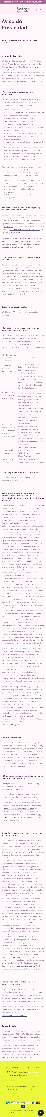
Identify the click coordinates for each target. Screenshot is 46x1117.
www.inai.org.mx (12, 725)
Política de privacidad (17, 1113)
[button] (4, 10)
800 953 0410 (33, 1072)
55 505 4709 (8, 227)
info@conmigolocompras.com (28, 1081)
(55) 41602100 (30, 561)
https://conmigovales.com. (25, 966)
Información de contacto (34, 1113)
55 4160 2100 (30, 224)
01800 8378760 (19, 817)
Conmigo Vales (21, 1110)
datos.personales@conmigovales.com (25, 230)
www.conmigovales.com (11, 957)
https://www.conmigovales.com (14, 1016)
